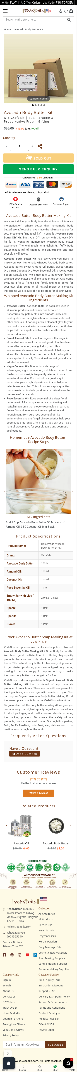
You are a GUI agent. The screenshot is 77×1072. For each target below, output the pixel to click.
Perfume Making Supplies (53, 969)
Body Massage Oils (49, 947)
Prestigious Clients (14, 1024)
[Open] (9, 1063)
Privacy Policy (11, 1035)
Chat (55, 1070)
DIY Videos (9, 1002)
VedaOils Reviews (13, 1029)
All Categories (46, 914)
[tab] (33, 105)
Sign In (7, 980)
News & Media (11, 1013)
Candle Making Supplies (53, 963)
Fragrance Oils (47, 936)
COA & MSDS (46, 1024)
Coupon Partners (13, 1018)
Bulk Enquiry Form (49, 980)
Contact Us (9, 996)
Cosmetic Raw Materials (52, 952)
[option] (21, 830)
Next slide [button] (70, 825)
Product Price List (48, 1018)
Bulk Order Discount (50, 985)
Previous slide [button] (6, 825)
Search (7, 985)
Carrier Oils (45, 925)
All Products (45, 919)
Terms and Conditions (51, 1007)
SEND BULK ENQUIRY (38, 169)
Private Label (46, 1029)
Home (7, 29)
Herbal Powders (47, 941)
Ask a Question (26, 753)
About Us (8, 991)
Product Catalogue (49, 1013)
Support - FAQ (46, 991)
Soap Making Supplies (51, 958)
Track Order (10, 1007)
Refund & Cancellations (52, 1002)
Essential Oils (46, 930)
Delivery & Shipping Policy (54, 996)
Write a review (38, 793)
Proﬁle (72, 1070)
